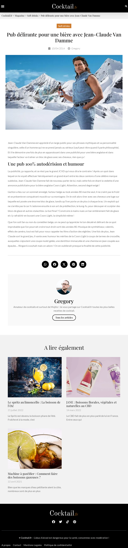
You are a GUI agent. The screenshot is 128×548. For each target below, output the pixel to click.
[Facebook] (53, 522)
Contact (17, 545)
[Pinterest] (74, 522)
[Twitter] (60, 522)
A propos (6, 545)
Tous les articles (64, 317)
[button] (2, 6)
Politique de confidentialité (58, 545)
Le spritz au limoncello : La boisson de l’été (34, 404)
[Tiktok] (67, 522)
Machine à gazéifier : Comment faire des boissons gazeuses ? (33, 475)
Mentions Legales (33, 545)
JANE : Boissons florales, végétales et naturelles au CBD (91, 404)
